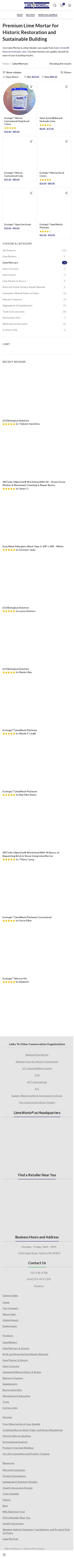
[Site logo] (37, 5)
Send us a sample (47, 15)
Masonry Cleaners (12, 299)
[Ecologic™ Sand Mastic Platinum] (54, 205)
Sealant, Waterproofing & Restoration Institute (37, 1095)
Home (6, 63)
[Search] (54, 5)
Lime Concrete (10, 268)
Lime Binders (9, 256)
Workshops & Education (16, 1395)
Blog (5, 1505)
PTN (37, 1075)
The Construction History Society (37, 1102)
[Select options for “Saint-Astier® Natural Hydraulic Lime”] (67, 87)
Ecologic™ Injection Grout (17, 224)
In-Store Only (10, 329)
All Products (9, 250)
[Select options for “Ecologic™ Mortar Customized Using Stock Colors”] (31, 87)
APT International (37, 1082)
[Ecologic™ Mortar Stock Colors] (54, 153)
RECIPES (30, 15)
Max (51, 77)
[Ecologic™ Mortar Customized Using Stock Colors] (19, 98)
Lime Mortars (10, 262)
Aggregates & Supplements (18, 305)
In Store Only (10, 1407)
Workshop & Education (15, 323)
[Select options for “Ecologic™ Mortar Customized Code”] (31, 141)
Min (33, 77)
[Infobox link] (6, 5)
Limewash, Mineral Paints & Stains (21, 293)
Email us (39, 1286)
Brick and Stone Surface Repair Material (24, 287)
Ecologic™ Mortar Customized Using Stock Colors (16, 121)
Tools (6, 1401)
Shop (20, 15)
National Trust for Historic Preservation (37, 1061)
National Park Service (37, 1054)
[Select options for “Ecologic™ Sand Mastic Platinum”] (67, 193)
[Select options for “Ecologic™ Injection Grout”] (31, 193)
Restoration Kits (11, 317)
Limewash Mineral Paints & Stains (22, 1372)
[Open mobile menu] (69, 5)
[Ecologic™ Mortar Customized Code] (19, 153)
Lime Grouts (9, 274)
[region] (37, 1008)
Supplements (10, 1383)
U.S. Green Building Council (37, 1068)
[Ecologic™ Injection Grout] (19, 205)
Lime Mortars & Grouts (16, 1348)
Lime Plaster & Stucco (14, 280)
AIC (37, 1088)
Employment (10, 1326)
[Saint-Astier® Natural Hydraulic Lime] (54, 98)
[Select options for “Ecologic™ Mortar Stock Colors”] (67, 141)
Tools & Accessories (14, 311)
